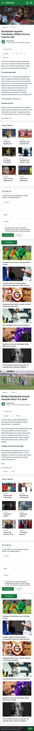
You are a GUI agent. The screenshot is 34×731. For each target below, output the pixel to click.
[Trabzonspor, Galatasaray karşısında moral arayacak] (25, 174)
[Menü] (2, 2)
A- (24, 53)
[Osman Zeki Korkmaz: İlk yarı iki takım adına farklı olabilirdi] (9, 528)
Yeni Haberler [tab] (9, 242)
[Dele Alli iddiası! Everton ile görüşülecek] (17, 317)
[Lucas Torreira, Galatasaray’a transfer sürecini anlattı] (9, 174)
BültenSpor (10, 3)
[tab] (25, 242)
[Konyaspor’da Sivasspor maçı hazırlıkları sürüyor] (17, 255)
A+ (20, 53)
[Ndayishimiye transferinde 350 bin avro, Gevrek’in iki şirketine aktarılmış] (25, 491)
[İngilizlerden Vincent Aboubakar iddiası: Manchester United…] (17, 337)
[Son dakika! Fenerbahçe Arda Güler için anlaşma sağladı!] (9, 155)
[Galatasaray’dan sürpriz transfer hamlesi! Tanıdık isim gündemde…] (17, 297)
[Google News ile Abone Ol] (7, 49)
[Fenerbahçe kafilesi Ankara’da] (9, 509)
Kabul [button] (30, 728)
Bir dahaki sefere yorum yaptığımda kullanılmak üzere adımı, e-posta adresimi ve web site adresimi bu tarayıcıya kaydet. (17, 229)
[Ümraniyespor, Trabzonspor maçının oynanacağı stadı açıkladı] (9, 491)
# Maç (13, 471)
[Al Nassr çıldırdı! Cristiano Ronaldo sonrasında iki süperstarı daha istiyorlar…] (17, 276)
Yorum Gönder (7, 235)
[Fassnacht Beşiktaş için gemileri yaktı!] (9, 137)
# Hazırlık (5, 471)
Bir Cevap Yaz (6, 191)
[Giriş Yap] (31, 2)
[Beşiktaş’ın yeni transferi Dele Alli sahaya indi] (25, 137)
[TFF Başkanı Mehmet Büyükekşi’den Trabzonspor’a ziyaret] (25, 528)
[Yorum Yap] (16, 53)
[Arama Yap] (27, 2)
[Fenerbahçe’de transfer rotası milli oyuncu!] (25, 155)
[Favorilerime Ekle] (12, 53)
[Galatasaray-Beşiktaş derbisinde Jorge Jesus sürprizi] (25, 509)
